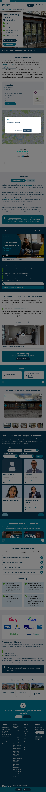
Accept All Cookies (27, 130)
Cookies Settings (18, 130)
